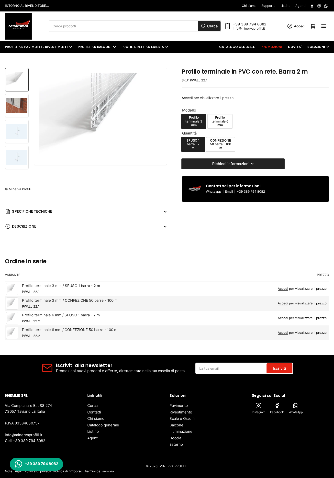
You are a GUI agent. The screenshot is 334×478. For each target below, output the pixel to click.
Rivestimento (180, 412)
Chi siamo (249, 6)
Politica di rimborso (67, 471)
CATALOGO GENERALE (237, 46)
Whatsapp (214, 191)
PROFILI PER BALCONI (94, 46)
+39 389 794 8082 (249, 24)
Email (229, 191)
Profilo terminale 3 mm (193, 121)
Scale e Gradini (182, 418)
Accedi (187, 98)
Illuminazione (180, 431)
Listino (285, 6)
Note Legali (13, 471)
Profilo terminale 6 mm (220, 121)
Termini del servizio (99, 471)
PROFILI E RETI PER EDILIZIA (143, 46)
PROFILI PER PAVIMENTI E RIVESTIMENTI (36, 46)
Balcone (176, 425)
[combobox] (135, 26)
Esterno (176, 444)
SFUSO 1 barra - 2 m (193, 144)
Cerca (92, 405)
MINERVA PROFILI (172, 466)
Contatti (94, 412)
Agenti (300, 6)
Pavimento (178, 405)
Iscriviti (279, 368)
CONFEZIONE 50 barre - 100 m (220, 144)
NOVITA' (294, 46)
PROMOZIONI (271, 46)
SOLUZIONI (316, 46)
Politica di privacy (38, 471)
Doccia (175, 438)
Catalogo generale (103, 425)
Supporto (268, 6)
